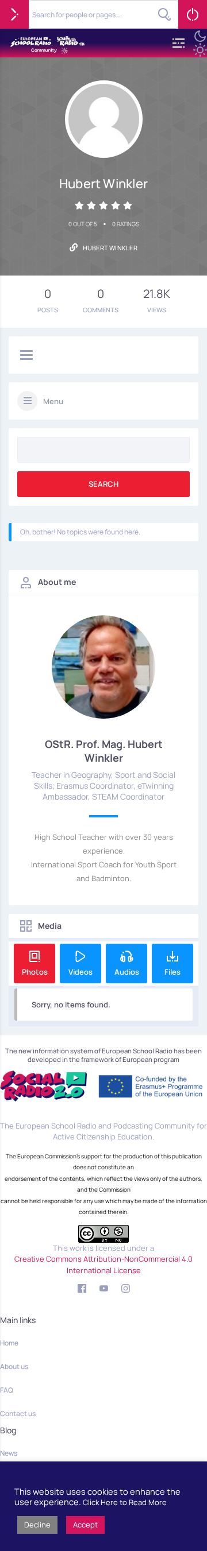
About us (14, 1366)
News (8, 1453)
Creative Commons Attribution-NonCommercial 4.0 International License (103, 1264)
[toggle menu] (26, 356)
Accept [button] (85, 1524)
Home (9, 1343)
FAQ (6, 1390)
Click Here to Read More (125, 1502)
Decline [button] (37, 1524)
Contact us (18, 1413)
